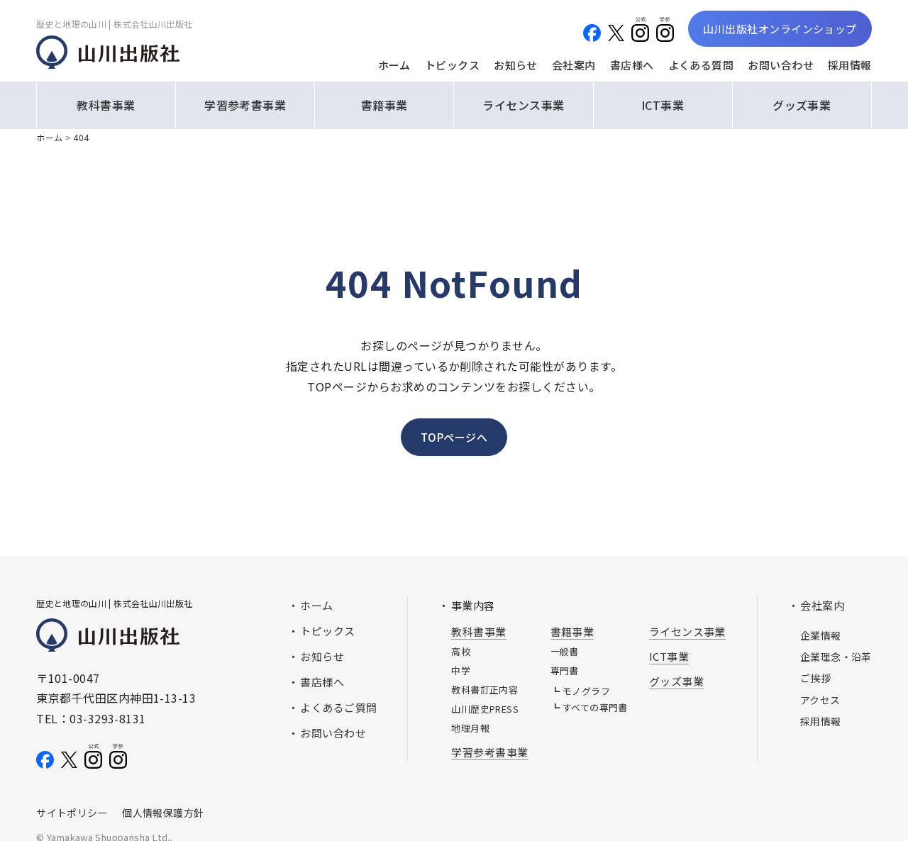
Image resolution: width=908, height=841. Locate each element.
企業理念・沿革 (836, 657)
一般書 (564, 651)
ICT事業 (662, 104)
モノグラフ (586, 691)
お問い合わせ (781, 64)
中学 (460, 670)
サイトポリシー (72, 813)
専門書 (564, 670)
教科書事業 (106, 104)
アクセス (820, 700)
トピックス (452, 64)
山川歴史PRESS (485, 708)
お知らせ (516, 64)
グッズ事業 (802, 104)
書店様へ (632, 64)
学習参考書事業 (245, 104)
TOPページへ (454, 437)
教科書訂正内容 (484, 689)
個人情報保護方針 (163, 813)
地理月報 (470, 728)
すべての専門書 (595, 707)
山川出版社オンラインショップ (779, 28)
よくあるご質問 (338, 707)
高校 (460, 651)
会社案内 (574, 64)
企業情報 (820, 635)
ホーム (394, 64)
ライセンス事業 (523, 104)
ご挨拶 (815, 678)
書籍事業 (384, 104)
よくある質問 (701, 64)
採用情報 (850, 64)
